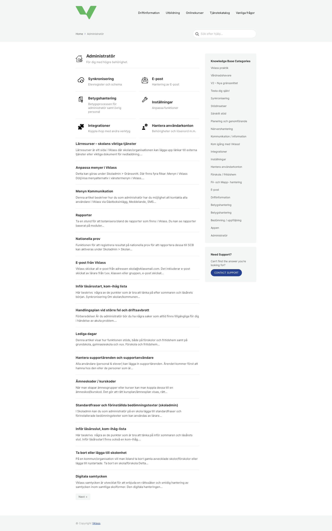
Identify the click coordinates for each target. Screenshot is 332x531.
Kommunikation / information (228, 136)
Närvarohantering (222, 128)
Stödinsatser (219, 106)
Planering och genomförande (229, 121)
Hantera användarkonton (226, 166)
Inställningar (218, 159)
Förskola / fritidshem (223, 174)
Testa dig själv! (220, 90)
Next (82, 496)
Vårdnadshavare (221, 75)
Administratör (219, 235)
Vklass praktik (219, 67)
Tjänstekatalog (220, 13)
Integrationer (219, 151)
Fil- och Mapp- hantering (226, 182)
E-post (215, 189)
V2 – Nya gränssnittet (224, 83)
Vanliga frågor (245, 13)
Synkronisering (220, 98)
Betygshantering (221, 204)
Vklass (96, 523)
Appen (215, 227)
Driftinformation (149, 13)
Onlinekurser (195, 13)
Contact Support (226, 272)
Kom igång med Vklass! (225, 144)
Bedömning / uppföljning (226, 220)
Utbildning (173, 13)
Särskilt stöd (218, 113)
